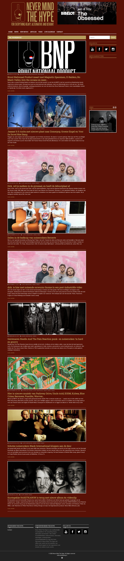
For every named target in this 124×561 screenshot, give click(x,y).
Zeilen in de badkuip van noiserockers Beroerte (32, 237)
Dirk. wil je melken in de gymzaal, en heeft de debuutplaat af (39, 186)
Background (33, 74)
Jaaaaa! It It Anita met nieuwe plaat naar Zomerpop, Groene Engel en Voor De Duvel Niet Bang (45, 133)
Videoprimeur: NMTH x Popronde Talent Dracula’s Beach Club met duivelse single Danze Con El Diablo (99, 127)
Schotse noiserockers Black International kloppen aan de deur (39, 446)
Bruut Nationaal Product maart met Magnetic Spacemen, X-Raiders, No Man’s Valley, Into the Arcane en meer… (44, 78)
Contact (60, 32)
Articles (33, 32)
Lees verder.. (11, 91)
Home (10, 32)
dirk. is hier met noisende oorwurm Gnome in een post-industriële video (45, 287)
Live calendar (49, 32)
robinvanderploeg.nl (62, 555)
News (16, 32)
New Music (24, 32)
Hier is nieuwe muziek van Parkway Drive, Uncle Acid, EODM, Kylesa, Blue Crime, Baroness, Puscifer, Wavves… (46, 395)
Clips (28, 128)
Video (40, 32)
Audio (27, 74)
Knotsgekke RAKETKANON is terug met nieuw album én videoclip (42, 497)
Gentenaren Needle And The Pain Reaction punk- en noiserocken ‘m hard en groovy (45, 340)
